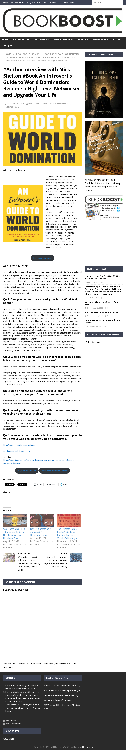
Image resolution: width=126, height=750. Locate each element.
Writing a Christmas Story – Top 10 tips (102, 303)
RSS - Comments (13, 723)
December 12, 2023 (95, 308)
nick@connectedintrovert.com (16, 451)
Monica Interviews (63, 39)
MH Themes (87, 747)
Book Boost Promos (27, 54)
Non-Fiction (99, 39)
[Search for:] (107, 2)
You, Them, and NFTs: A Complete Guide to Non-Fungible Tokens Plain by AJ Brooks (14, 533)
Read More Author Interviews (54, 470)
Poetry (116, 39)
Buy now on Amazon (42, 258)
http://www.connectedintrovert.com (19, 445)
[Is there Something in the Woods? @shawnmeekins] (42, 520)
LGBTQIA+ (7, 45)
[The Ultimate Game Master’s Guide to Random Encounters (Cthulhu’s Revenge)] (69, 520)
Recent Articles (96, 268)
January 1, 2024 (93, 297)
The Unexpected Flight (69, 690)
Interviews (41, 39)
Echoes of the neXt (62, 700)
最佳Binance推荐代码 (53, 705)
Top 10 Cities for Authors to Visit (102, 312)
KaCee (47, 700)
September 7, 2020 (15, 103)
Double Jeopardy (72, 685)
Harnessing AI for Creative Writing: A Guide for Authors (103, 277)
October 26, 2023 (94, 326)
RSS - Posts (10, 720)
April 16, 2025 (92, 282)
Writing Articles (21, 39)
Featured (9, 106)
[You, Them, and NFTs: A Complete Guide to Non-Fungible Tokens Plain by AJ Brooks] (15, 520)
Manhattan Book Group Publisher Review (102, 321)
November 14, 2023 (95, 316)
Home (5, 39)
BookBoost (33, 103)
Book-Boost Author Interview (56, 103)
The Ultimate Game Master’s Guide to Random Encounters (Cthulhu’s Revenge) (67, 533)
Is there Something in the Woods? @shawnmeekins (40, 531)
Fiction (82, 39)
